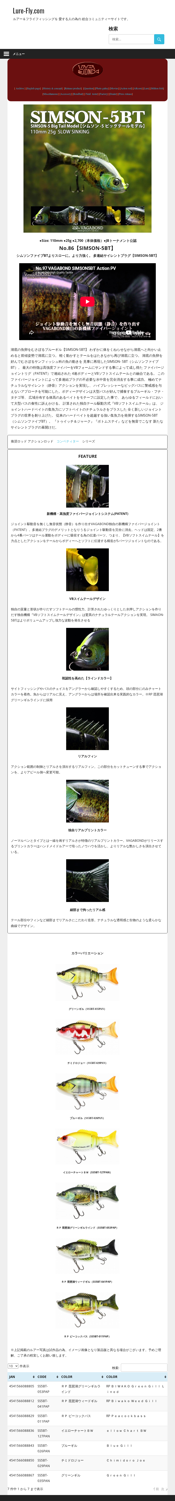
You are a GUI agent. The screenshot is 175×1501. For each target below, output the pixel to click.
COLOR (66, 1377)
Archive (20, 88)
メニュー (19, 54)
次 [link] (162, 1489)
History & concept (52, 88)
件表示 (24, 1366)
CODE (42, 1377)
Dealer (113, 93)
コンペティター (68, 441)
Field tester (91, 93)
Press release (125, 93)
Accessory (65, 93)
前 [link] (157, 1489)
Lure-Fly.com (28, 10)
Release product (73, 88)
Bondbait (78, 93)
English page (33, 88)
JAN (12, 1377)
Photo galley (102, 88)
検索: (115, 1368)
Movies (114, 88)
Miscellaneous (50, 93)
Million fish (157, 88)
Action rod (126, 88)
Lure (146, 88)
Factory (104, 93)
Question (88, 88)
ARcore (138, 88)
